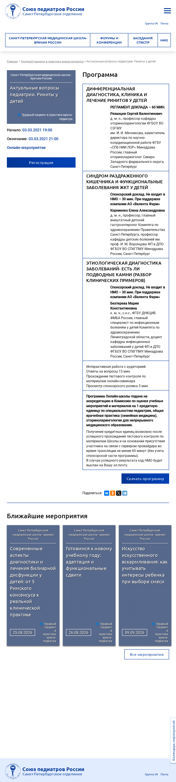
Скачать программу (145, 478)
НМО (164, 40)
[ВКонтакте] (106, 492)
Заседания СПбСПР (143, 40)
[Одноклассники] (112, 492)
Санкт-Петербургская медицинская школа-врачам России (48, 40)
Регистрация (41, 162)
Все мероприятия (147, 654)
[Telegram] (124, 492)
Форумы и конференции (109, 40)
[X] (118, 492)
